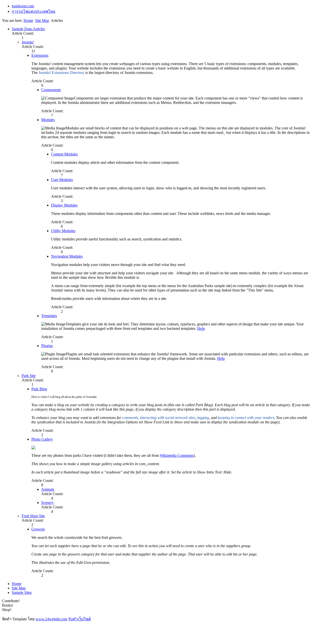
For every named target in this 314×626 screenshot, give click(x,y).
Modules (48, 120)
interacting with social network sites (167, 418)
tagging (203, 418)
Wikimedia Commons (177, 455)
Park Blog (39, 389)
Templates (49, 316)
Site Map (42, 20)
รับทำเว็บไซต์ (79, 619)
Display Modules (64, 205)
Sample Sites (22, 592)
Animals (47, 489)
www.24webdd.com (51, 619)
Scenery (47, 503)
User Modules (62, 180)
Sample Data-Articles (28, 29)
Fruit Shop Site (33, 516)
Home (28, 20)
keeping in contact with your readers (246, 418)
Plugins (47, 346)
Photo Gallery (42, 439)
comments (130, 418)
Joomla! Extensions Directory (61, 72)
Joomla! (28, 42)
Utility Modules (63, 231)
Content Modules (64, 154)
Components (51, 90)
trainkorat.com (23, 6)
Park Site (29, 376)
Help (201, 328)
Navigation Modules (67, 256)
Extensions (39, 55)
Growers (38, 529)
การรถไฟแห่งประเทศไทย (33, 11)
